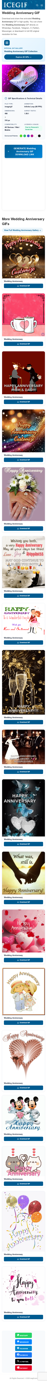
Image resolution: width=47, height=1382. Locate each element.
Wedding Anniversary (13, 281)
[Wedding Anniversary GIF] (23, 256)
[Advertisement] (23, 183)
